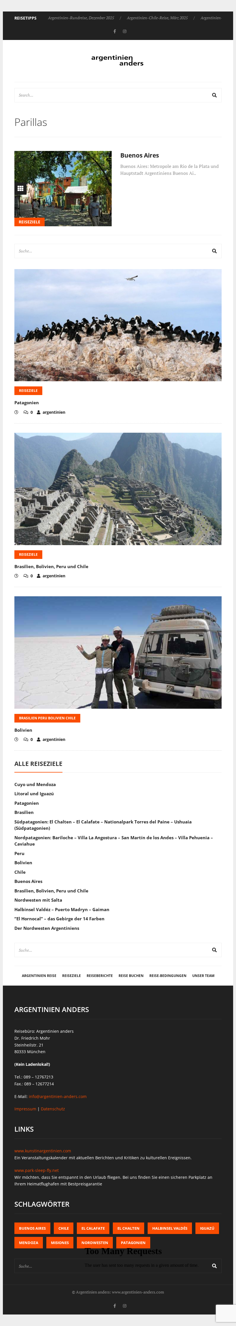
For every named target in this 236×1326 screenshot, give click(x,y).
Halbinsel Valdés (169, 1228)
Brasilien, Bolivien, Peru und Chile (51, 566)
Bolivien (23, 730)
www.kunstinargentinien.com (42, 1150)
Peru (19, 853)
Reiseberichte (100, 975)
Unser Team (203, 975)
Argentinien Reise (39, 975)
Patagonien (26, 402)
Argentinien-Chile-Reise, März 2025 (157, 17)
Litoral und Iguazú (34, 793)
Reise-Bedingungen (167, 975)
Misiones (60, 1242)
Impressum (25, 1109)
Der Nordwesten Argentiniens (46, 928)
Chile (20, 872)
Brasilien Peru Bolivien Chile (47, 718)
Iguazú (207, 1228)
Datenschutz (53, 1109)
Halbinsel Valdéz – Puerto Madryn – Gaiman (61, 909)
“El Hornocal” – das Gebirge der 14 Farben (59, 918)
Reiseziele (29, 222)
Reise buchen (131, 975)
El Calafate (93, 1228)
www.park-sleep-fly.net (36, 1170)
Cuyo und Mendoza (35, 784)
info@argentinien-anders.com (58, 1096)
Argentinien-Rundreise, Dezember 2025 (81, 17)
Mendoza (28, 1242)
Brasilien (24, 812)
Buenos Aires (139, 155)
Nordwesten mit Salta (38, 900)
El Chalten (128, 1228)
